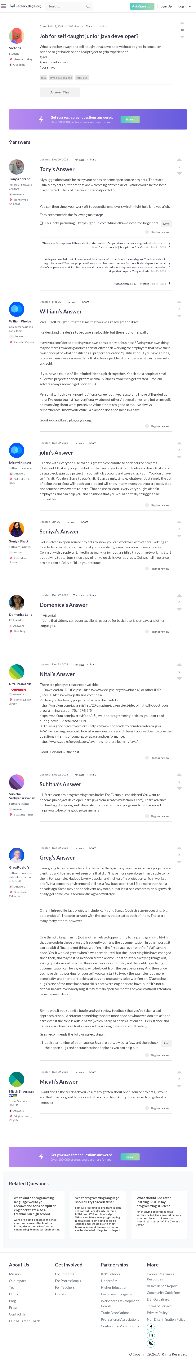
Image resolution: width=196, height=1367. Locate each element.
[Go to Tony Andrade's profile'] (17, 168)
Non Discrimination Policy (166, 1319)
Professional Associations (120, 1319)
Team (13, 1287)
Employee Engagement (118, 1294)
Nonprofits (109, 1281)
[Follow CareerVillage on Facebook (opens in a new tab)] (151, 1328)
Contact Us (17, 1314)
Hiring (13, 1294)
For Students (64, 1274)
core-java (81, 77)
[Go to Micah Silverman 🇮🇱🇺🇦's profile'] (17, 1080)
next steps (96, 215)
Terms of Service (159, 1306)
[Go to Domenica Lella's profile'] (17, 604)
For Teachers (65, 1287)
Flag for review (157, 232)
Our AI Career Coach (24, 1321)
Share (105, 26)
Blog (12, 1301)
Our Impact (17, 1281)
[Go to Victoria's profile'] (17, 37)
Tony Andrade (140, 271)
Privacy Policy (157, 1313)
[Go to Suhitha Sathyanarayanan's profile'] (17, 783)
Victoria (144, 247)
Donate (60, 1294)
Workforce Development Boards (120, 1303)
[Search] (88, 6)
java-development (61, 77)
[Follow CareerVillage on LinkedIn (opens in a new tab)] (151, 1336)
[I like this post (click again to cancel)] (182, 23)
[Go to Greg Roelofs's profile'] (17, 856)
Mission (15, 1274)
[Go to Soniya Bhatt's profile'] (17, 530)
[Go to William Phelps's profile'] (17, 310)
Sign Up (166, 6)
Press (13, 1307)
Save (166, 223)
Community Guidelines (163, 1292)
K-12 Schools (110, 1274)
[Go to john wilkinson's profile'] (17, 451)
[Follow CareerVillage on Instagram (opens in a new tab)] (151, 1344)
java (43, 77)
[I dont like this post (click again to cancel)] (182, 36)
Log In (183, 6)
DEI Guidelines (158, 1299)
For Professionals (68, 1281)
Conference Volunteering (120, 1326)
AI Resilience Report (162, 1286)
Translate (91, 26)
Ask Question (142, 6)
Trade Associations (115, 1313)
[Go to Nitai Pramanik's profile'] (17, 673)
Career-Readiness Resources (160, 1276)
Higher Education (114, 1287)
